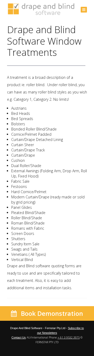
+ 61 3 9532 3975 (68, 337)
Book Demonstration (51, 313)
